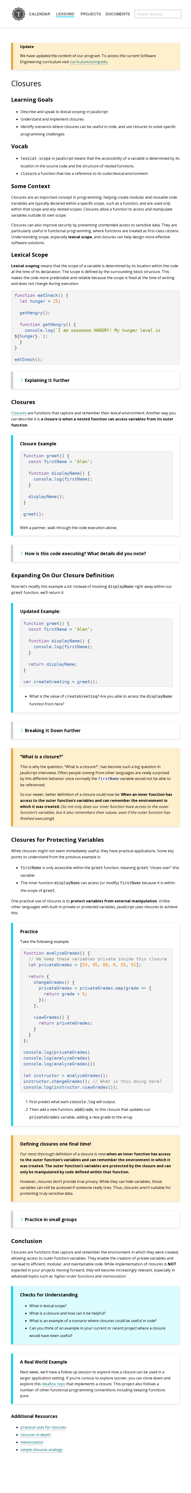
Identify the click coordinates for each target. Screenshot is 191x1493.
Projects (91, 14)
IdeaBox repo (53, 1383)
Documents (118, 14)
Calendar (39, 14)
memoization (31, 1442)
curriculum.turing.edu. (89, 61)
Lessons (65, 14)
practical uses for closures (43, 1427)
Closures (19, 413)
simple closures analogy (41, 1449)
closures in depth (35, 1434)
